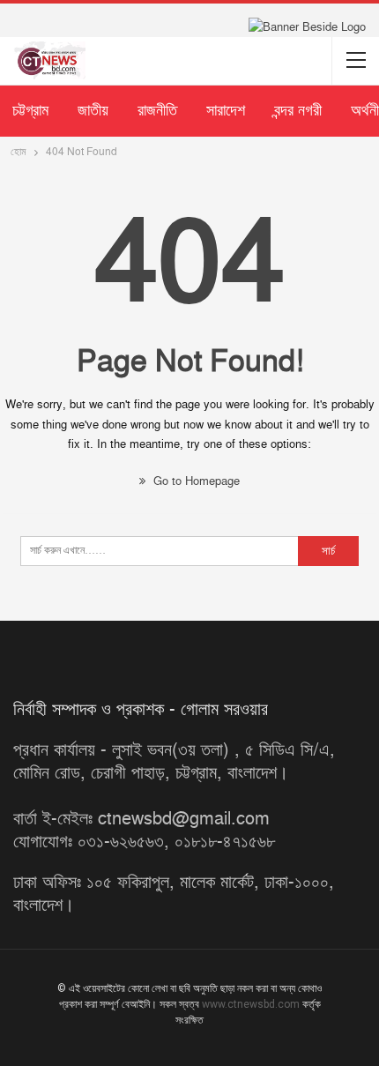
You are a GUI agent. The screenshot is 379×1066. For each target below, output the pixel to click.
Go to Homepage (195, 481)
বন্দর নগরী (298, 111)
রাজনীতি (157, 111)
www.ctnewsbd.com (252, 1004)
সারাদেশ (225, 111)
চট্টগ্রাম (30, 111)
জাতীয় (93, 111)
